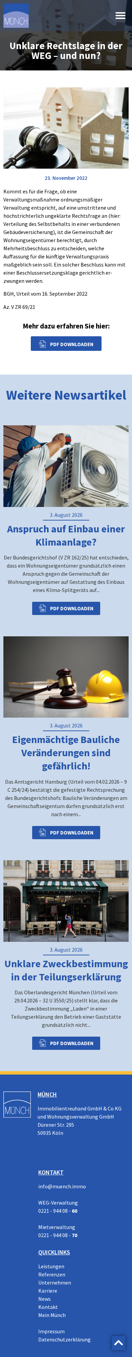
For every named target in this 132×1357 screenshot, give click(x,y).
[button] (120, 15)
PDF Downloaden (71, 608)
